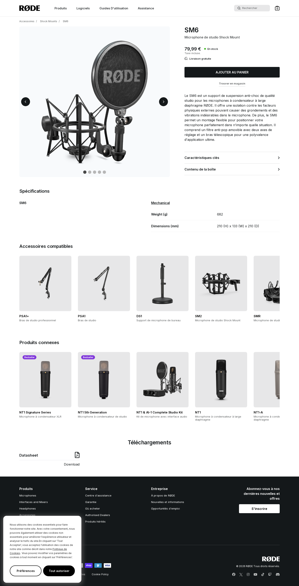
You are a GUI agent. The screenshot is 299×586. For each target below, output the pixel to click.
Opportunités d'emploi (165, 508)
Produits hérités (95, 521)
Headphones (27, 508)
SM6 (65, 21)
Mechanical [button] (160, 203)
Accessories (27, 515)
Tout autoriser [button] (59, 571)
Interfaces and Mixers (33, 502)
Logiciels (83, 8)
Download (72, 464)
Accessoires (26, 21)
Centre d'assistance (98, 495)
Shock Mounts (48, 21)
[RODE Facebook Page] (233, 574)
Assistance (146, 8)
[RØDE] (29, 8)
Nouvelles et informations (167, 502)
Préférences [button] (26, 571)
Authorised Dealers (97, 515)
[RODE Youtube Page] (255, 574)
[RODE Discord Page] (278, 574)
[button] (277, 8)
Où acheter (92, 508)
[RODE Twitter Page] (241, 574)
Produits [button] (61, 8)
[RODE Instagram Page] (248, 574)
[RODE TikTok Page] (262, 574)
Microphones (27, 495)
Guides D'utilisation (113, 8)
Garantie (90, 502)
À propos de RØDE (163, 495)
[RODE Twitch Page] (270, 574)
